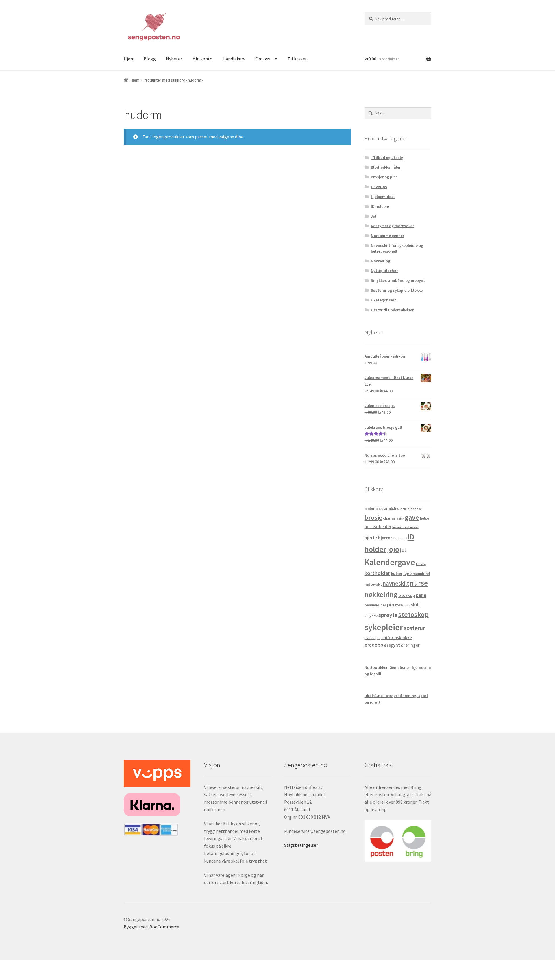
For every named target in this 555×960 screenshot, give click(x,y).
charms (389, 518)
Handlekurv (234, 59)
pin (390, 604)
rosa (399, 605)
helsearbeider (378, 526)
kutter (396, 573)
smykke (371, 615)
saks (407, 605)
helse (424, 518)
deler (400, 519)
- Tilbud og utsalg (387, 157)
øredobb (374, 645)
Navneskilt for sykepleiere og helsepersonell (397, 248)
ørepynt (392, 645)
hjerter (385, 538)
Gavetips (379, 186)
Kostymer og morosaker (392, 225)
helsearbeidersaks (405, 527)
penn (421, 595)
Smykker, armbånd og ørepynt (398, 280)
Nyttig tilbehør (384, 270)
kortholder (377, 573)
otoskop (406, 595)
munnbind (421, 573)
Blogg (150, 59)
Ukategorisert (383, 300)
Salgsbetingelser (301, 845)
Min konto (202, 59)
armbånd (391, 508)
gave (412, 517)
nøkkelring (381, 594)
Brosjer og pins (384, 177)
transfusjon (372, 638)
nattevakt (373, 584)
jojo (393, 549)
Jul (373, 216)
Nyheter (174, 59)
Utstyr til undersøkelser (392, 309)
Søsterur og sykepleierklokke (397, 290)
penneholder (375, 605)
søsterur (414, 628)
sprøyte (387, 614)
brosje (373, 517)
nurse (419, 583)
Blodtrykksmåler (386, 167)
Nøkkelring (380, 261)
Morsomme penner (387, 235)
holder (397, 538)
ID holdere (380, 206)
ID (405, 538)
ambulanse (374, 508)
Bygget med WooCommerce (151, 927)
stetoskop (413, 614)
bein (403, 509)
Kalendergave (390, 562)
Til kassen (298, 59)
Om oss (262, 59)
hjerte (371, 537)
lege (407, 573)
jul (403, 550)
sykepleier (384, 627)
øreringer (410, 645)
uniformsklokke (396, 637)
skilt (415, 605)
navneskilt (396, 583)
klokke (421, 564)
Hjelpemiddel (383, 196)
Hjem (129, 59)
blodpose (415, 509)
